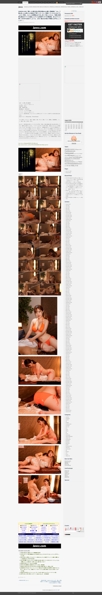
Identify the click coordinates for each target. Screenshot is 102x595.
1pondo (67, 149)
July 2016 (67, 371)
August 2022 (68, 270)
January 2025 (68, 230)
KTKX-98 (72, 158)
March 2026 (68, 211)
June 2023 (68, 256)
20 (73, 126)
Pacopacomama (70, 162)
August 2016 (68, 370)
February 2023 (68, 262)
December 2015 (69, 381)
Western (79, 164)
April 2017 (68, 359)
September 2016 (69, 368)
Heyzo (72, 155)
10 (66, 125)
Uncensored (32, 2)
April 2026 (68, 209)
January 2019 (68, 330)
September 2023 (69, 252)
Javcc (20, 6)
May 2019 (67, 324)
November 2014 (69, 399)
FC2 (38, 2)
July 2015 (67, 388)
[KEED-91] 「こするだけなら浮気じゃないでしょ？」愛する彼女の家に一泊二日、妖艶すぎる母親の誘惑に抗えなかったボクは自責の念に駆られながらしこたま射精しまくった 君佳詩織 (74, 193)
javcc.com (34, 592)
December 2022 (69, 265)
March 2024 (68, 244)
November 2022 (69, 266)
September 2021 (69, 285)
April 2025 (68, 226)
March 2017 (68, 360)
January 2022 (68, 280)
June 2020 (68, 306)
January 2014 (68, 411)
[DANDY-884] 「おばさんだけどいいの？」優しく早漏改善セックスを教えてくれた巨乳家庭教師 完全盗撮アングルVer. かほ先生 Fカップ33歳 (50, 581)
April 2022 (68, 276)
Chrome (75, 153)
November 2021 (69, 283)
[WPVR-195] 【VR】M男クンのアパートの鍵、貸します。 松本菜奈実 (34, 574)
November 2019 (69, 316)
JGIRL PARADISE (69, 436)
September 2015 (69, 385)
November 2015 (69, 382)
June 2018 (68, 339)
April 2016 (68, 375)
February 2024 (68, 245)
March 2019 (68, 327)
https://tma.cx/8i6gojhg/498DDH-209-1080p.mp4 (28, 143)
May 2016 (67, 374)
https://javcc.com (68, 15)
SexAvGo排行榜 (68, 465)
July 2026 (67, 205)
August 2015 (68, 386)
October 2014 (68, 400)
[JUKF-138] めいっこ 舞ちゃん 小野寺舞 (73, 182)
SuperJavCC (26, 22)
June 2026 (68, 206)
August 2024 (68, 237)
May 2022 (67, 274)
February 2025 (68, 229)
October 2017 (68, 350)
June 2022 (68, 273)
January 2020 (68, 313)
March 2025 (68, 227)
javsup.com (67, 471)
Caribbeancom (70, 151)
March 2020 (68, 310)
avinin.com (67, 474)
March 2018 (68, 343)
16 (81, 125)
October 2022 (68, 267)
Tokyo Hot (67, 447)
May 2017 (67, 357)
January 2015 (68, 396)
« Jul (65, 130)
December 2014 (69, 397)
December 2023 (69, 248)
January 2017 (68, 363)
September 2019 (69, 319)
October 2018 (68, 334)
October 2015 (68, 384)
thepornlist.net (67, 462)
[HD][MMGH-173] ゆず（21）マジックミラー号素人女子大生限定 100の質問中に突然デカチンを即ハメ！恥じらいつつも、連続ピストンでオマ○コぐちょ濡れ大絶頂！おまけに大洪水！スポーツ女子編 (39, 569)
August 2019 (68, 320)
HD (41, 2)
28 (76, 128)
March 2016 (68, 377)
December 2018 (69, 331)
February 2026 (68, 212)
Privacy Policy (68, 172)
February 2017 (68, 361)
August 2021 (68, 287)
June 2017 (68, 356)
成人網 (52, 2)
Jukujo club (71, 157)
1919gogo (77, 149)
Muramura (68, 160)
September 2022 (69, 269)
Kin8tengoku (78, 157)
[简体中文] (93, 2)
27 (73, 128)
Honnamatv (77, 155)
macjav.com (67, 470)
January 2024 (68, 247)
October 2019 (68, 317)
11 (68, 125)
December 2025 (69, 215)
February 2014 (68, 410)
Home (19, 2)
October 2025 (68, 218)
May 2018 (67, 341)
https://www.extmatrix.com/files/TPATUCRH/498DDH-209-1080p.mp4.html (33, 144)
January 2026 (68, 213)
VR (45, 2)
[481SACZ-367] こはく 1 (23, 580)
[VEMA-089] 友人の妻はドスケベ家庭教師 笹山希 (30, 552)
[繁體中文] (95, 2)
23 (81, 126)
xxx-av (68, 165)
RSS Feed (75, 11)
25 (68, 128)
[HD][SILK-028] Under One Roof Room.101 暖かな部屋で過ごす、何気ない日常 (36, 566)
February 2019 (68, 328)
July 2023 (67, 255)
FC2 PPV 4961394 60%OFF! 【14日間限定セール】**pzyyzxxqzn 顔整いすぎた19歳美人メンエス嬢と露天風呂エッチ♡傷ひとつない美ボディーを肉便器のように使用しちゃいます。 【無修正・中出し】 (74, 186)
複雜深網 (66, 463)
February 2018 (68, 345)
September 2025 (69, 219)
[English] (97, 2)
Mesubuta (77, 158)
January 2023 (68, 263)
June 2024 (68, 240)
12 (71, 125)
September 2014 (69, 402)
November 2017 (69, 349)
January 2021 (68, 296)
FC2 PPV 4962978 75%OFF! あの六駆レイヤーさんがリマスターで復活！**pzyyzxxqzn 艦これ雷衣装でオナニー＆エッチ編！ (74, 179)
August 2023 (68, 254)
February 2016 (68, 378)
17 (66, 126)
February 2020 (68, 312)
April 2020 (68, 309)
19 (71, 126)
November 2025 (69, 216)
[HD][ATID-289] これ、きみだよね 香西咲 (28, 563)
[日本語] (100, 2)
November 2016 (69, 366)
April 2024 (68, 242)
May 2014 (67, 407)
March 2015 (68, 393)
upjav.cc (66, 475)
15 (79, 125)
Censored (25, 2)
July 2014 (67, 404)
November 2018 (69, 332)
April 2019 (68, 325)
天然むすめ (74, 165)
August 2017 (68, 353)
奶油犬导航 (67, 464)
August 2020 (68, 303)
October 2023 (68, 251)
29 (79, 128)
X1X (65, 165)
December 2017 (69, 348)
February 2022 (68, 278)
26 (71, 128)
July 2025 (67, 222)
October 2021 (68, 284)
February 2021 (68, 295)
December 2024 (69, 231)
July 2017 (67, 355)
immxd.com (67, 477)
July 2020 (67, 305)
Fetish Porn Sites (68, 461)
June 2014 (68, 406)
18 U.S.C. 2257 (68, 171)
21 (76, 126)
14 (76, 125)
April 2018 (68, 342)
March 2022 (68, 277)
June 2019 (68, 323)
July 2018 (67, 338)
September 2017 (69, 352)
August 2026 (68, 204)
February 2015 (68, 395)
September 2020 (69, 302)
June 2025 (68, 223)
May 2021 (67, 291)
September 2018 (69, 335)
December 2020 (69, 298)
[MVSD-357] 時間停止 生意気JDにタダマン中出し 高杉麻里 (32, 564)
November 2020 (69, 299)
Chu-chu (78, 153)
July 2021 (67, 288)
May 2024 (67, 241)
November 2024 (69, 233)
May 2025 (67, 224)
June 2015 (68, 389)
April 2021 (68, 292)
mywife (72, 160)
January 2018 (68, 346)
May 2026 (67, 208)
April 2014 (68, 408)
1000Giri (72, 149)
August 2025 (68, 220)
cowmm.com (67, 473)
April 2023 (68, 259)
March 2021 (68, 294)
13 (73, 125)
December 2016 (69, 364)
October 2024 (68, 234)
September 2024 (69, 236)
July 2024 (67, 238)
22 (79, 126)
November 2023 (69, 249)
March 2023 (68, 260)
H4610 (66, 155)
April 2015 (68, 392)
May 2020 (67, 307)
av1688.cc (67, 472)
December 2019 (69, 314)
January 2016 (68, 379)
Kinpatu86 (67, 158)
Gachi (81, 153)
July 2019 (67, 321)
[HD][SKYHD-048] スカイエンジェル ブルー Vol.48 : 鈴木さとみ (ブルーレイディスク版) (38, 572)
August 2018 (68, 337)
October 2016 (68, 367)
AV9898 (80, 149)
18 (68, 126)
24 (66, 128)
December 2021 (69, 281)
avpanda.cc (67, 476)
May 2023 (67, 258)
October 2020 (68, 301)
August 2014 (68, 403)
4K (48, 2)
